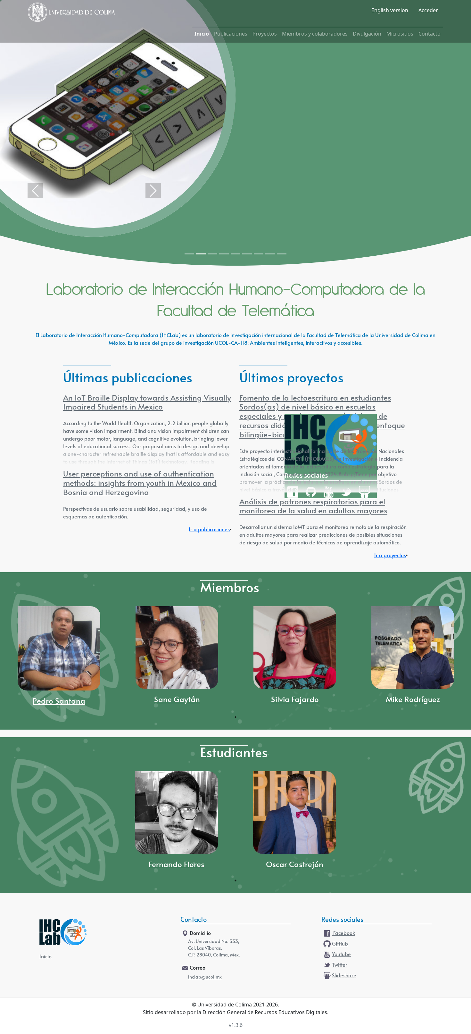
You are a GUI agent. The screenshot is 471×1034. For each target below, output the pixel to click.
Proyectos (264, 33)
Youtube (341, 954)
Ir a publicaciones (209, 529)
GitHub (340, 944)
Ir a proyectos (390, 555)
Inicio (201, 33)
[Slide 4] (224, 254)
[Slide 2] (201, 254)
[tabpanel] (59, 659)
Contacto (429, 33)
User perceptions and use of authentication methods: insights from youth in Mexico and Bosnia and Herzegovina (140, 483)
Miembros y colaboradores (315, 33)
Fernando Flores (176, 865)
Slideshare (344, 975)
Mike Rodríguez (413, 700)
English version (389, 10)
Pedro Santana (59, 701)
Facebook (343, 933)
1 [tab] (235, 717)
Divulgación (367, 33)
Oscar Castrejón (294, 865)
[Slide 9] (281, 254)
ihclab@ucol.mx (205, 977)
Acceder (428, 10)
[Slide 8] (270, 254)
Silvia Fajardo (295, 700)
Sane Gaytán (177, 700)
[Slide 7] (258, 254)
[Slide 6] (247, 254)
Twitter (339, 965)
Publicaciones (230, 33)
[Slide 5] (235, 254)
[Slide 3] (212, 254)
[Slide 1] (189, 254)
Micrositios (399, 33)
